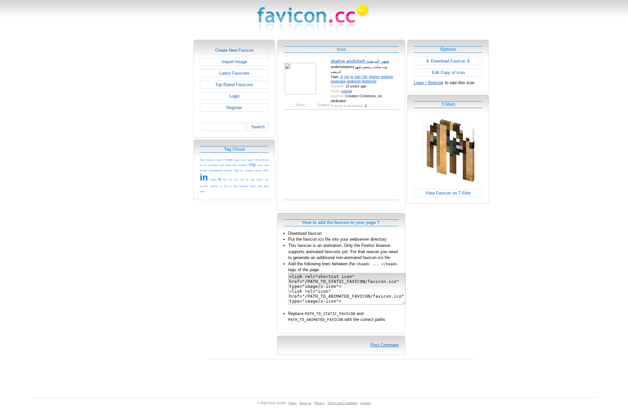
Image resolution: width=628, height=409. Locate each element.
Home (292, 403)
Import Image (234, 61)
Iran (357, 77)
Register (234, 107)
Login (234, 96)
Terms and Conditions (342, 403)
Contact (365, 403)
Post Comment (384, 345)
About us (305, 403)
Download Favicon (448, 61)
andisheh (354, 81)
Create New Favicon (234, 50)
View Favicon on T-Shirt (448, 193)
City (364, 77)
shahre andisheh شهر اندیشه (360, 61)
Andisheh (369, 81)
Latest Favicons (234, 73)
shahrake (338, 81)
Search (258, 126)
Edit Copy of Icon (448, 72)
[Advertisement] (165, 138)
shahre (374, 77)
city (347, 77)
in (341, 77)
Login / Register (429, 82)
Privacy (319, 403)
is (352, 77)
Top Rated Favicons (234, 84)
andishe (387, 77)
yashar (346, 91)
